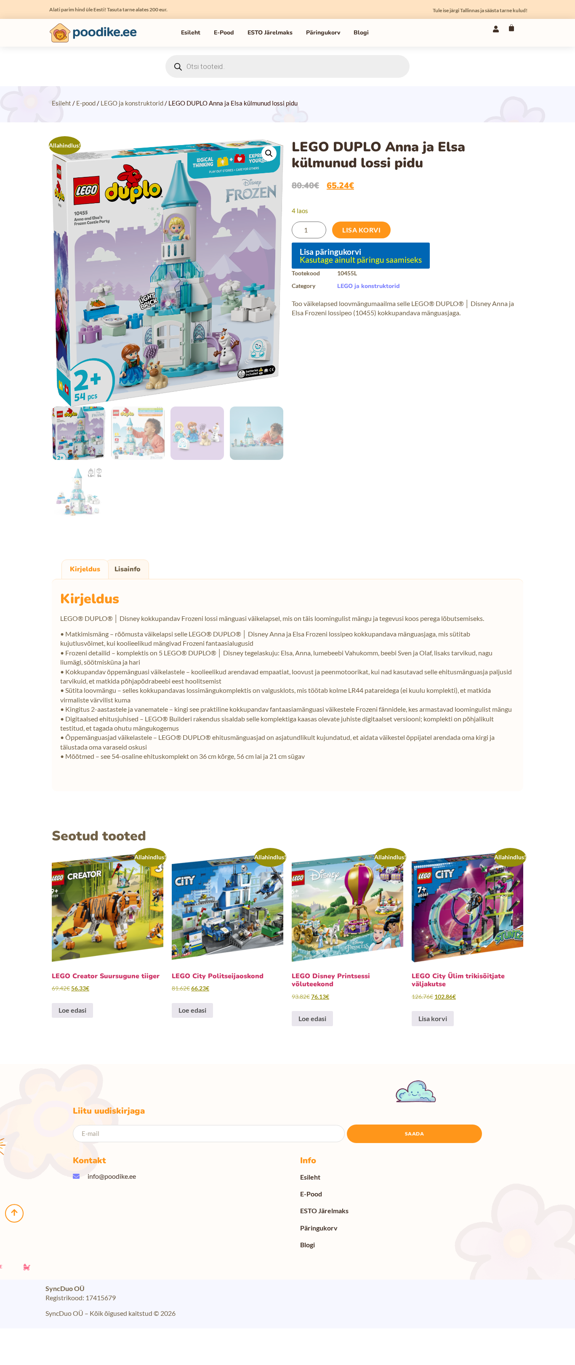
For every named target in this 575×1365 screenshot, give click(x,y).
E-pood (86, 103)
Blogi (361, 33)
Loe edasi (72, 1010)
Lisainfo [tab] (127, 569)
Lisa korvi (361, 230)
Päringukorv (323, 33)
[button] (269, 153)
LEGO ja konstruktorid (132, 103)
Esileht (190, 33)
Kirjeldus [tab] (85, 569)
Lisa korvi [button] (432, 1018)
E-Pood (224, 33)
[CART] (511, 28)
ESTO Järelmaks (270, 33)
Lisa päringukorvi (330, 251)
